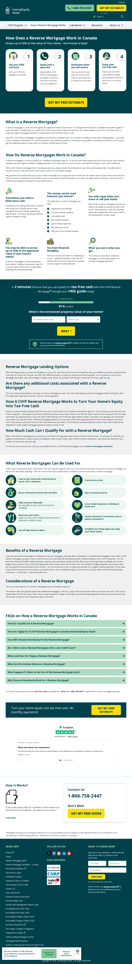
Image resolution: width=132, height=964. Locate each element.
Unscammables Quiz (14, 900)
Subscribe (96, 876)
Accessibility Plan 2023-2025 (17, 908)
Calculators (76, 25)
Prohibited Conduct (14, 876)
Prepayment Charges (14, 933)
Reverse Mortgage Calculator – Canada (22, 864)
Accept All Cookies (49, 953)
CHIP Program (15, 25)
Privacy (9, 852)
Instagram (59, 853)
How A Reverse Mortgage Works (48, 25)
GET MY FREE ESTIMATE (106, 710)
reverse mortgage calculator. (99, 446)
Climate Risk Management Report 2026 (22, 904)
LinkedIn (64, 853)
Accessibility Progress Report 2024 (20, 916)
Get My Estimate (112, 8)
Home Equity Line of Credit (17, 884)
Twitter (49, 853)
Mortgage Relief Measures (17, 941)
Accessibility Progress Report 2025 (20, 920)
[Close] (77, 951)
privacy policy (61, 343)
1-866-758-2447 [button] (81, 8)
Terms (8, 856)
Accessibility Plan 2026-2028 (17, 912)
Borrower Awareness (14, 924)
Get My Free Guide (86, 813)
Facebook (54, 853)
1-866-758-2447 (76, 691)
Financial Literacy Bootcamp (17, 896)
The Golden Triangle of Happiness (20, 929)
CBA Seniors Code (13, 872)
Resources (97, 25)
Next (65, 331)
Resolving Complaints (15, 868)
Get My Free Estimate (66, 102)
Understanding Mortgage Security (20, 937)
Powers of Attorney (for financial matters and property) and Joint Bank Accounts (25, 946)
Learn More (11, 818)
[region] (41, 953)
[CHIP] (18, 10)
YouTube (69, 853)
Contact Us (10, 888)
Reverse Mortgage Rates (16, 860)
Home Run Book (13, 892)
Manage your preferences (66, 953)
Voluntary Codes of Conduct (17, 880)
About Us (115, 25)
